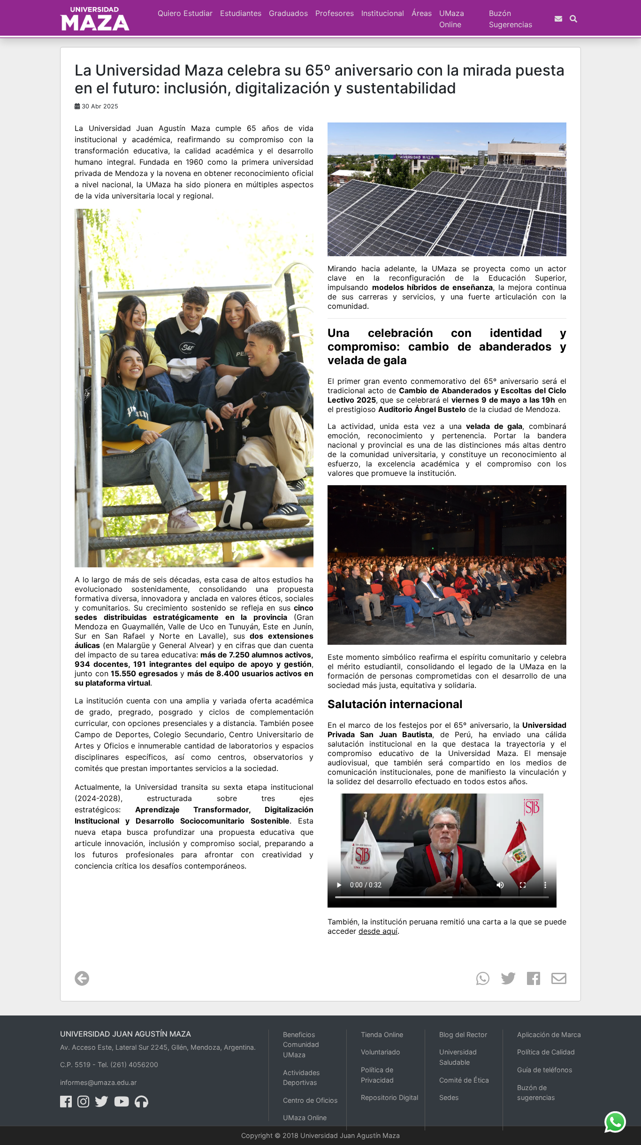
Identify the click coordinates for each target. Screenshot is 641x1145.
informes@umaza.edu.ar (98, 1082)
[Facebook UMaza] (68, 1104)
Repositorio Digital (389, 1097)
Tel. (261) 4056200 (128, 1065)
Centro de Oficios (310, 1100)
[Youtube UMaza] (123, 1104)
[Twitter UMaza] (103, 1104)
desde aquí (378, 931)
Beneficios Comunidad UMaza (301, 1044)
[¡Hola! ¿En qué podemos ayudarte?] (615, 1121)
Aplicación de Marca (549, 1034)
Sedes (449, 1097)
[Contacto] (558, 18)
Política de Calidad (546, 1052)
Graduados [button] (288, 13)
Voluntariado (380, 1052)
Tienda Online (382, 1034)
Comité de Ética (464, 1080)
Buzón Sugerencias (510, 18)
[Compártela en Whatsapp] (477, 981)
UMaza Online (451, 18)
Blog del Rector (463, 1034)
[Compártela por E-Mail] (553, 981)
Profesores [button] (334, 13)
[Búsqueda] (573, 18)
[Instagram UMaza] (85, 1104)
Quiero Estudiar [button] (185, 13)
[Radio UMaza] (143, 1104)
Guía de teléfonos (544, 1070)
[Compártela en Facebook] (528, 981)
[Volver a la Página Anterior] (82, 981)
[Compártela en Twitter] (502, 981)
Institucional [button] (382, 13)
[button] (150, 7)
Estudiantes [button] (240, 13)
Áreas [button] (422, 13)
